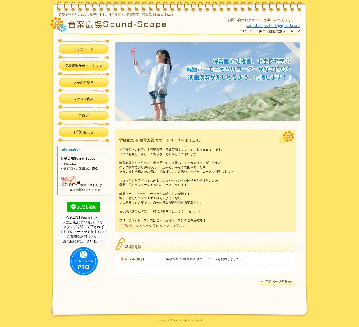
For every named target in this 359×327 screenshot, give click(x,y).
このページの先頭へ (277, 282)
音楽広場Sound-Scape (130, 24)
